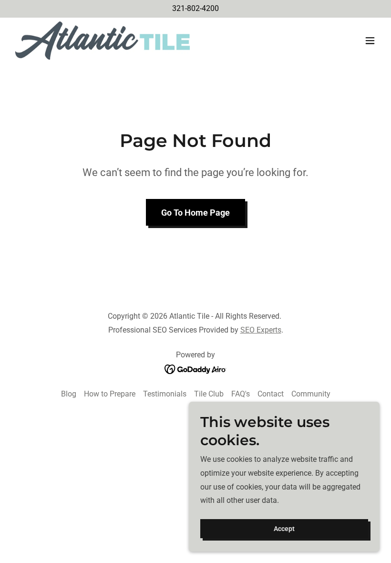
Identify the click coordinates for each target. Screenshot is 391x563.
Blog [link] (68, 393)
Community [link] (310, 393)
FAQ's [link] (240, 393)
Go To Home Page (195, 213)
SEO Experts (260, 329)
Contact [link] (270, 393)
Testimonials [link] (164, 393)
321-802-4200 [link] (195, 8)
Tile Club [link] (209, 393)
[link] (102, 40)
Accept (284, 528)
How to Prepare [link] (109, 393)
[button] (370, 40)
